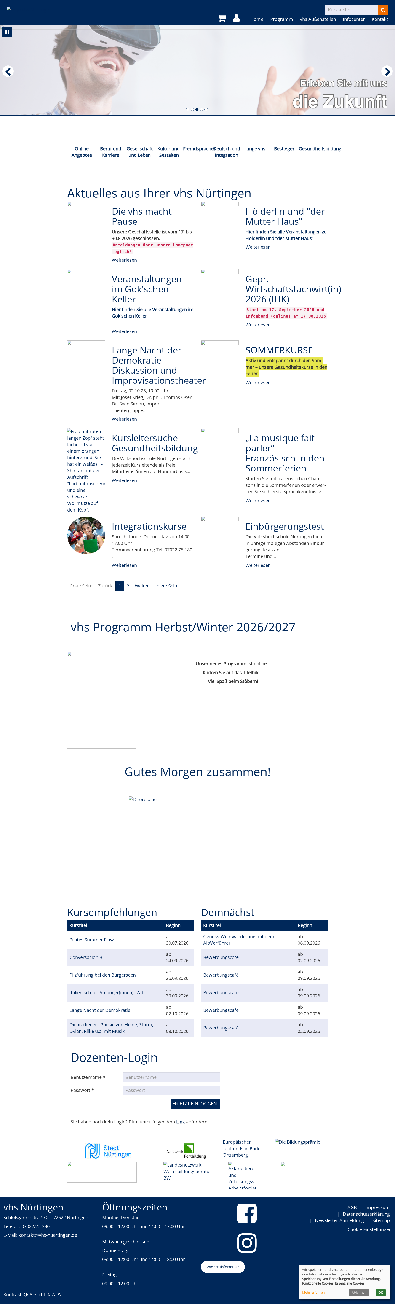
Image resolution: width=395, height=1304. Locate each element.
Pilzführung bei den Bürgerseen (102, 975)
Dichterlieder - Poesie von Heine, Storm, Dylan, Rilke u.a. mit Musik (111, 1027)
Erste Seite (81, 586)
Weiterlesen (124, 260)
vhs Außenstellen (318, 19)
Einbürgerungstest (285, 526)
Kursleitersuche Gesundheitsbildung (155, 442)
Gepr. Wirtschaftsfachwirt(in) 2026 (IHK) (293, 288)
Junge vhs (255, 148)
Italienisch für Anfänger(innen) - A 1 (106, 992)
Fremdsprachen (197, 148)
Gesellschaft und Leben (140, 151)
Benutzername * (88, 1077)
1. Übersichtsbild (187, 109)
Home (256, 19)
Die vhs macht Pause (142, 216)
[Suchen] (383, 10)
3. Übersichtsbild (197, 109)
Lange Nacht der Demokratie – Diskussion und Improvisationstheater (159, 365)
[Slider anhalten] (7, 32)
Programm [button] (281, 19)
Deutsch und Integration (226, 151)
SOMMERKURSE (279, 350)
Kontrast (13, 1294)
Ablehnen (359, 1292)
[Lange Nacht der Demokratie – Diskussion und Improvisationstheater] (86, 359)
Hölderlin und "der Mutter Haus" (285, 216)
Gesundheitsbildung (313, 148)
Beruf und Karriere (110, 151)
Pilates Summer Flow (91, 940)
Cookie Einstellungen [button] (369, 1229)
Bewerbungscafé (221, 957)
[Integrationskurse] (86, 535)
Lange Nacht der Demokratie (99, 1010)
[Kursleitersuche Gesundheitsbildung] (86, 470)
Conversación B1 (87, 957)
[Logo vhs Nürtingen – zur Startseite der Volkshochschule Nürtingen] (29, 6)
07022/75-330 (35, 1226)
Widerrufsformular (223, 1266)
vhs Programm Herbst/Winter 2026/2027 (183, 627)
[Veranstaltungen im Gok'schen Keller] (86, 288)
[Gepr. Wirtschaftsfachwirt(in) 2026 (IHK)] (220, 288)
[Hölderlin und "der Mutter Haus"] (220, 221)
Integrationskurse (149, 526)
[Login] (237, 18)
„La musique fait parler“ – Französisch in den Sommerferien (285, 452)
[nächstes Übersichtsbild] (387, 71)
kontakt (27, 1235)
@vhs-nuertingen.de (56, 1235)
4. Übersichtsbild (201, 109)
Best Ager (284, 148)
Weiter (142, 586)
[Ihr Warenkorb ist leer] (223, 18)
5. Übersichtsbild (206, 109)
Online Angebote (82, 151)
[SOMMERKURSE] (220, 359)
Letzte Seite (167, 586)
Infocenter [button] (354, 19)
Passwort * (82, 1090)
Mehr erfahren (313, 1292)
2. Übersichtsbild (192, 109)
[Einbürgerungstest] (220, 535)
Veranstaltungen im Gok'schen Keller (147, 288)
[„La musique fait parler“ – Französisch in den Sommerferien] (220, 447)
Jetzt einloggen (197, 1103)
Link (181, 1122)
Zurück (105, 586)
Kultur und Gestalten (168, 151)
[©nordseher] (197, 843)
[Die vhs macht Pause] (86, 221)
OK (380, 1292)
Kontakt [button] (380, 19)
